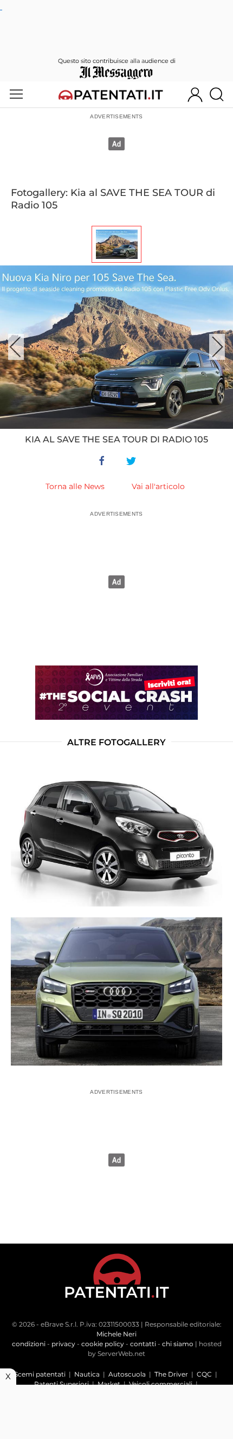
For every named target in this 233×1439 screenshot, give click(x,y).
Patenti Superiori (61, 1384)
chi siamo (177, 1344)
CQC (204, 1374)
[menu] (16, 94)
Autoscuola (127, 1374)
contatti (143, 1344)
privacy (63, 1344)
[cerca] (221, 94)
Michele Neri (116, 1334)
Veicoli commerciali (160, 1384)
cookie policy (102, 1344)
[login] (195, 94)
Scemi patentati (40, 1374)
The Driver (171, 1374)
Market (109, 1384)
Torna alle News (75, 486)
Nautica (87, 1374)
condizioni (29, 1344)
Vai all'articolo (158, 486)
